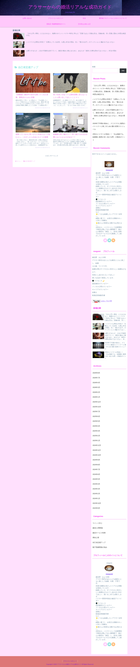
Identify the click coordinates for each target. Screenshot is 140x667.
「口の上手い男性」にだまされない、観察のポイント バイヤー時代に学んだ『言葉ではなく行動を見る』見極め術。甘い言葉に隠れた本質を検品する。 (109, 90)
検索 (93, 67)
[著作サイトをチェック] (105, 240)
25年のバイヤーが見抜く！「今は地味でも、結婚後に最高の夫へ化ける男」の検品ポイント (109, 137)
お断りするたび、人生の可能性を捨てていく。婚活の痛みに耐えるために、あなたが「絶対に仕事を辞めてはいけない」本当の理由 (109, 114)
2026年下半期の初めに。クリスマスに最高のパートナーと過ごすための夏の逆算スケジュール (109, 126)
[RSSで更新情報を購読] (113, 240)
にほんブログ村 (106, 301)
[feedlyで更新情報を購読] (109, 240)
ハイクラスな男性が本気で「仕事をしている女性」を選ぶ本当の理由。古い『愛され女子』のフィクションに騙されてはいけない (109, 102)
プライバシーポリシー (70, 661)
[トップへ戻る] (137, 664)
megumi (109, 170)
